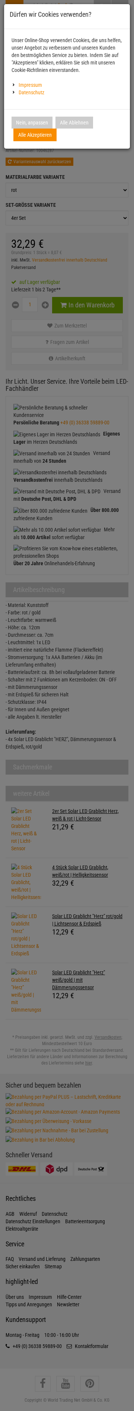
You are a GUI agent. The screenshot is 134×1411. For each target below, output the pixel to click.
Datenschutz (31, 92)
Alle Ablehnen (74, 123)
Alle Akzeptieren (35, 135)
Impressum (30, 85)
